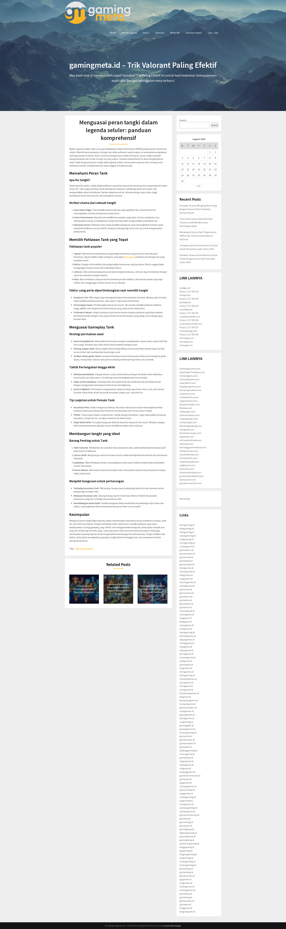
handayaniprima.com (190, 386)
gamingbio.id (186, 664)
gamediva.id (185, 600)
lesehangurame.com (189, 368)
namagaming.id (187, 535)
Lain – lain (213, 32)
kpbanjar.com (186, 443)
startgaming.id (187, 542)
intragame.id (186, 686)
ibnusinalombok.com (190, 472)
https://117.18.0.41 (188, 312)
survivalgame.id (187, 657)
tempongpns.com (188, 375)
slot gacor (130, 257)
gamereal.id (185, 736)
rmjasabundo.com (188, 418)
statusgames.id (187, 890)
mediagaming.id (187, 796)
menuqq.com (186, 345)
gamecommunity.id (189, 814)
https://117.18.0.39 (188, 298)
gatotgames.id (187, 714)
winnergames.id (187, 635)
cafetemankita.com (189, 415)
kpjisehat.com (186, 436)
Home (113, 32)
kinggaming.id (186, 847)
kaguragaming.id (188, 832)
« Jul (198, 185)
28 (204, 175)
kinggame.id (185, 907)
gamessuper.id (186, 564)
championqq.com (188, 330)
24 (182, 175)
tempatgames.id (187, 678)
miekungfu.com (187, 411)
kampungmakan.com (190, 390)
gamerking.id (186, 822)
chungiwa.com (186, 429)
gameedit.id (185, 746)
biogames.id (185, 668)
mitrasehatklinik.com (190, 440)
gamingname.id (187, 836)
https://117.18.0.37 (188, 327)
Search (182, 120)
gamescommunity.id (189, 775)
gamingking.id (186, 839)
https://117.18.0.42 (188, 305)
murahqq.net (186, 309)
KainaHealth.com (188, 458)
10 (182, 163)
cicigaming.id (186, 721)
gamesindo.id (186, 557)
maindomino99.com (189, 316)
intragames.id (186, 671)
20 (199, 169)
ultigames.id (185, 882)
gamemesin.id (186, 592)
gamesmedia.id (187, 789)
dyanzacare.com (187, 479)
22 (210, 169)
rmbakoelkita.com (188, 397)
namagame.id (186, 625)
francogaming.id (187, 732)
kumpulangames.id (189, 693)
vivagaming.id (186, 539)
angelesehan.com (188, 400)
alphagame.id (186, 764)
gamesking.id (186, 872)
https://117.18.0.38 (188, 320)
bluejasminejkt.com (189, 404)
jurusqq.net (185, 302)
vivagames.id (185, 578)
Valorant (159, 32)
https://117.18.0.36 (188, 291)
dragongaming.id (188, 854)
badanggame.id (187, 771)
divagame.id (185, 621)
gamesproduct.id (188, 707)
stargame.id (185, 628)
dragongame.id (187, 911)
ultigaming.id (186, 857)
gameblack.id (186, 757)
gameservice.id (187, 739)
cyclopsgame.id (187, 811)
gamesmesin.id (187, 553)
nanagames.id (186, 804)
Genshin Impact (194, 32)
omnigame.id (186, 689)
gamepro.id (185, 904)
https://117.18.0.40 (188, 334)
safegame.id (185, 660)
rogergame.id (186, 761)
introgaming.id (187, 675)
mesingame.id (186, 614)
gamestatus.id (186, 900)
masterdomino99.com (190, 323)
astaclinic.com (186, 468)
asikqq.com (185, 287)
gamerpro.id (185, 825)
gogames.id (185, 879)
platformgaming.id (189, 843)
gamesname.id (186, 875)
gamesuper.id (186, 603)
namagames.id (186, 585)
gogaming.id (185, 850)
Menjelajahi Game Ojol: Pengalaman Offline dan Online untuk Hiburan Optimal (197, 236)
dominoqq (184, 498)
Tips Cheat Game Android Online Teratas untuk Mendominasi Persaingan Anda (196, 222)
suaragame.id (186, 682)
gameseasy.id (186, 868)
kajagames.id (186, 793)
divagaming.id (186, 528)
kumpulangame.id (188, 700)
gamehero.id (185, 596)
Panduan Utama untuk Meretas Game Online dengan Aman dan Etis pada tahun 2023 (198, 259)
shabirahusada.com (189, 461)
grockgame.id (186, 653)
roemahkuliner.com (189, 379)
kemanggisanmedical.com (192, 447)
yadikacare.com (187, 465)
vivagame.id (185, 617)
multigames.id (186, 886)
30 (215, 175)
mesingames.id (187, 571)
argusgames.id (186, 639)
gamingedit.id (186, 725)
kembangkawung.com (190, 425)
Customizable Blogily (172, 925)
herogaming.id (186, 524)
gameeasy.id (185, 893)
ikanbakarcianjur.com (190, 433)
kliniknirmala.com (188, 450)
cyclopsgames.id (187, 786)
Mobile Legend (129, 32)
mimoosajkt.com (188, 422)
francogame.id (186, 754)
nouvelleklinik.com (189, 454)
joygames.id (185, 782)
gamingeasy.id (186, 829)
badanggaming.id (188, 750)
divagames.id (186, 575)
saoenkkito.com (187, 382)
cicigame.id (185, 768)
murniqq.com (186, 341)
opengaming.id (187, 632)
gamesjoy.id (185, 779)
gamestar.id (185, 607)
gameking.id (185, 897)
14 (204, 163)
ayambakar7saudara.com (192, 372)
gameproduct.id (187, 743)
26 (193, 175)
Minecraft (175, 32)
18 (188, 169)
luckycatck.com (187, 393)
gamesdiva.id (186, 560)
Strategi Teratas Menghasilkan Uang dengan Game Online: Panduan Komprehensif (198, 209)
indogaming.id (186, 532)
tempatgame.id (187, 703)
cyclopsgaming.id (188, 807)
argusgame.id (186, 650)
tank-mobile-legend (84, 548)
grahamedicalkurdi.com (191, 475)
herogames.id (186, 567)
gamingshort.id (187, 728)
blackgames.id (186, 718)
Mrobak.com (185, 407)
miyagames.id (186, 711)
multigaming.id (187, 861)
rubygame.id (185, 646)
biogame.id (185, 696)
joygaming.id (186, 800)
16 (215, 163)
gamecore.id (185, 589)
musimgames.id (187, 582)
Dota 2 (146, 32)
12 (193, 163)
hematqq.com (186, 338)
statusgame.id (186, 546)
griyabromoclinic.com (190, 483)
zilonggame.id (186, 643)
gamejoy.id (184, 818)
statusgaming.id (187, 865)
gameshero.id (186, 549)
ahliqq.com (185, 295)
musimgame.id (187, 610)
